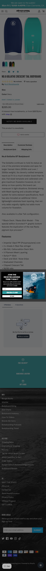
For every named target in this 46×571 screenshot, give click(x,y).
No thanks (12, 296)
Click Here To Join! (12, 293)
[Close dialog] (43, 273)
